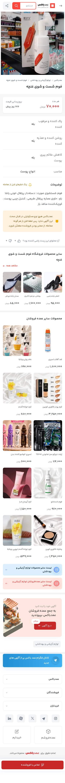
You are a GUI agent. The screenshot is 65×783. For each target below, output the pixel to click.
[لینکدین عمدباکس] (9, 718)
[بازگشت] (59, 5)
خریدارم (16, 738)
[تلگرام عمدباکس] (44, 718)
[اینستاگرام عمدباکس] (56, 718)
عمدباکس (58, 80)
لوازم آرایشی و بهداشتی (40, 80)
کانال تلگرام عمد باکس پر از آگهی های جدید (29, 660)
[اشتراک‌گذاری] (7, 6)
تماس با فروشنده (30, 765)
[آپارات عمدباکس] (21, 718)
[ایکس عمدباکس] (32, 718)
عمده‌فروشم (48, 738)
